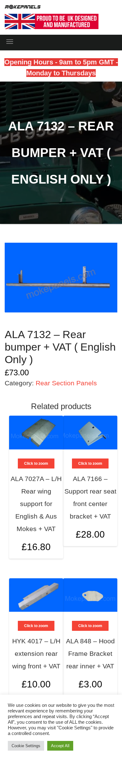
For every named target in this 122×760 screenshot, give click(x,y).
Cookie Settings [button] (26, 745)
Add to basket (105, 506)
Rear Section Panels (66, 383)
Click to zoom (90, 463)
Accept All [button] (60, 745)
